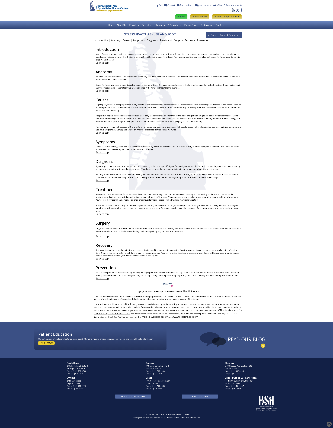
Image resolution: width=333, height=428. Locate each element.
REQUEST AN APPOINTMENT (133, 396)
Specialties (147, 25)
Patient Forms (191, 25)
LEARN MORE (46, 343)
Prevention (203, 40)
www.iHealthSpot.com (188, 291)
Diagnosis (152, 40)
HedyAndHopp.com (270, 410)
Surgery (178, 40)
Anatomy (116, 40)
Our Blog (220, 25)
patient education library (123, 304)
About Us (121, 25)
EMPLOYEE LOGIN (200, 396)
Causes (126, 40)
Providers (134, 25)
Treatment (166, 40)
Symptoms (139, 40)
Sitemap (187, 414)
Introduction (101, 40)
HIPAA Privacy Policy (156, 414)
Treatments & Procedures (168, 25)
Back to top (102, 62)
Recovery (190, 40)
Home (111, 25)
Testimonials (207, 25)
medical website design (155, 316)
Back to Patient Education (225, 35)
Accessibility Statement (174, 414)
